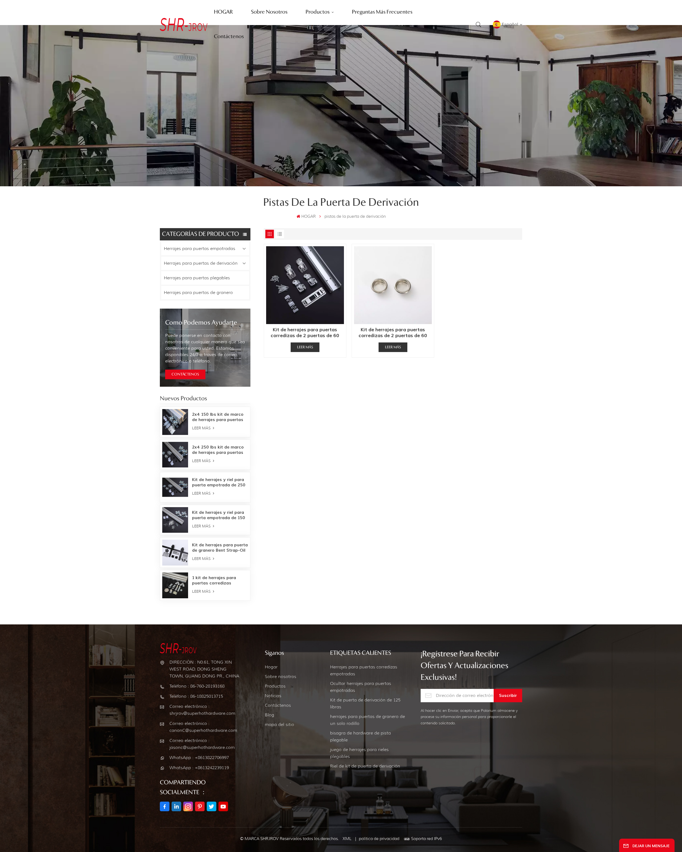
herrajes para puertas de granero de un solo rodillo (367, 720)
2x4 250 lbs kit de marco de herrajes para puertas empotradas (218, 450)
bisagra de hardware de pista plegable (360, 736)
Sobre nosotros (280, 676)
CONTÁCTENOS (185, 374)
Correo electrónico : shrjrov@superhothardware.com (202, 710)
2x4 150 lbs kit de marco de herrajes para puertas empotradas (217, 417)
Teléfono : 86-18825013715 (196, 696)
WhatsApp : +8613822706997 (199, 757)
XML (347, 838)
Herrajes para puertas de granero (198, 292)
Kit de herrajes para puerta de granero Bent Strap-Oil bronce (220, 547)
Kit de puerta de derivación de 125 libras (365, 703)
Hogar (271, 666)
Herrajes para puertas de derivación (201, 263)
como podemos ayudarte (201, 323)
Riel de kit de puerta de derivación (365, 766)
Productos (275, 686)
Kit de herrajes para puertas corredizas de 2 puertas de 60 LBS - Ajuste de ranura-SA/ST (393, 332)
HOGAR (308, 216)
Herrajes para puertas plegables (197, 277)
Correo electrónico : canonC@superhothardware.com (203, 727)
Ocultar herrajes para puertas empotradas (360, 687)
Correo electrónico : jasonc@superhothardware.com (202, 744)
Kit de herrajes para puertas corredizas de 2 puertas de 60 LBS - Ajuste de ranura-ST (305, 332)
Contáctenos (278, 705)
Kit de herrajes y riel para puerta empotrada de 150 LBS (218, 515)
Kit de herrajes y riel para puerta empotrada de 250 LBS (218, 482)
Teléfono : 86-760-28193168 (197, 686)
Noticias (273, 695)
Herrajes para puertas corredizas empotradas (363, 670)
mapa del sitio (279, 724)
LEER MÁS (202, 428)
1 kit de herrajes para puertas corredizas (214, 580)
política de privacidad (379, 838)
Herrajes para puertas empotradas (199, 248)
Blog (269, 714)
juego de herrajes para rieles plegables (359, 753)
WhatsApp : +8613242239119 (199, 767)
